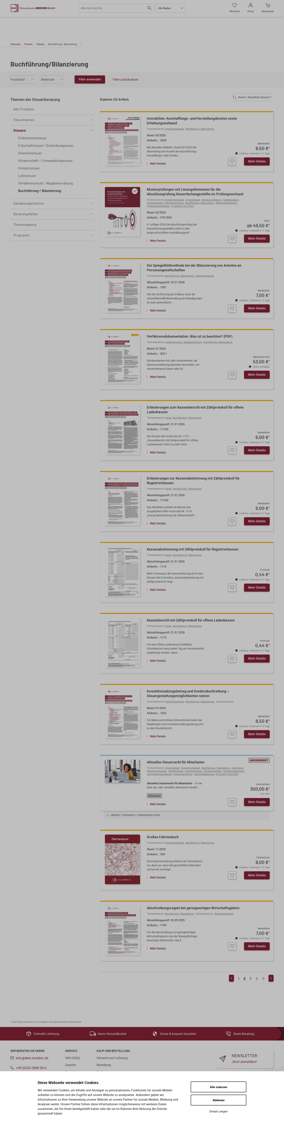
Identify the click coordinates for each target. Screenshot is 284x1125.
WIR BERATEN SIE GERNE (27, 1050)
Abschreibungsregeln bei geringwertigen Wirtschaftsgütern (193, 908)
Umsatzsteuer (193, 199)
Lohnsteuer (237, 767)
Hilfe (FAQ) (72, 1058)
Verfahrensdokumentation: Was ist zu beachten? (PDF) (189, 336)
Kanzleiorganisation (28, 203)
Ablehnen (218, 1100)
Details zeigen (218, 1111)
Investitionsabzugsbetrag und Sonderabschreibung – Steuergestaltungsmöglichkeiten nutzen (188, 693)
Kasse (168, 417)
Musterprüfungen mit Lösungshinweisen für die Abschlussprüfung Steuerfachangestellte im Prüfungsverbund (195, 191)
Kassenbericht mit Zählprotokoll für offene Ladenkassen (191, 620)
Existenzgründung (183, 774)
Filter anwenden (90, 79)
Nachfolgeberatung (204, 774)
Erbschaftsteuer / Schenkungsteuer (203, 770)
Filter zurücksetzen (125, 79)
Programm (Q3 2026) (227, 774)
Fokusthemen (23, 120)
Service (71, 1050)
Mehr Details (158, 163)
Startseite (15, 44)
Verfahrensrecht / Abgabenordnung (165, 202)
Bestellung (104, 1065)
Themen (28, 44)
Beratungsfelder (25, 214)
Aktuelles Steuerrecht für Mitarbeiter (176, 762)
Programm (21, 235)
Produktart (17, 79)
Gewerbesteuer (230, 199)
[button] (170, 8)
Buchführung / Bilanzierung (200, 128)
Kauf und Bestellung (113, 1050)
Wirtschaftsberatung (226, 202)
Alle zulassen (218, 1087)
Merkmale (47, 79)
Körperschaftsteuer (212, 199)
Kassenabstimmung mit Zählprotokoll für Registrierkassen (192, 549)
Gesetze (70, 1065)
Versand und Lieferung (112, 1058)
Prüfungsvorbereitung (158, 205)
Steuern (40, 44)
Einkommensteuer (174, 128)
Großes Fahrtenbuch (163, 837)
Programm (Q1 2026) (182, 205)
